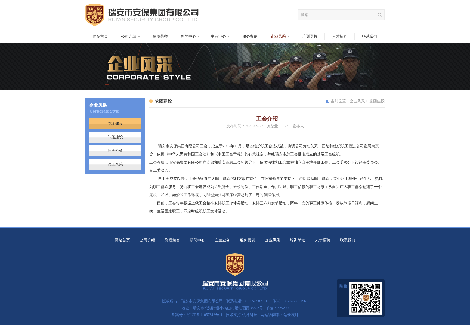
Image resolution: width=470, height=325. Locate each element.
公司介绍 (128, 36)
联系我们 (369, 36)
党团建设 (115, 124)
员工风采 (115, 164)
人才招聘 (339, 36)
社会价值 (115, 151)
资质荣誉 (160, 36)
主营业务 (218, 36)
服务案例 (250, 36)
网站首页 (100, 36)
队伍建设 (115, 137)
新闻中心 (188, 36)
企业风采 (278, 36)
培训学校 (309, 36)
